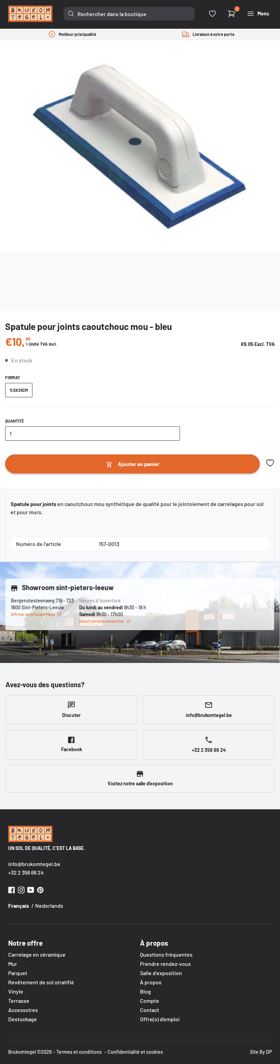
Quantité (14, 420)
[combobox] (129, 14)
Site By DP (261, 1052)
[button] (270, 463)
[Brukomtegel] (30, 13)
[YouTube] (30, 889)
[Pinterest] (40, 889)
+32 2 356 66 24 (26, 872)
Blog (145, 991)
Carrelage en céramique (37, 954)
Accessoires (23, 1010)
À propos (151, 982)
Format (12, 377)
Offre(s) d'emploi (160, 1019)
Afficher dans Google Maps (33, 614)
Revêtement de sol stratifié (41, 982)
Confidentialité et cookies (135, 1052)
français (18, 905)
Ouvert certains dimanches (101, 621)
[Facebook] (11, 889)
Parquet (17, 973)
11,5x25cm (19, 390)
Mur (12, 963)
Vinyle (15, 991)
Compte (149, 1000)
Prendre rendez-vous (165, 963)
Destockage (22, 1019)
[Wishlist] (212, 14)
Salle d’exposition (161, 973)
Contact (149, 1010)
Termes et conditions (79, 1052)
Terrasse (18, 1000)
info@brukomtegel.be (34, 864)
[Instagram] (21, 889)
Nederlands (49, 905)
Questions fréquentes (166, 954)
